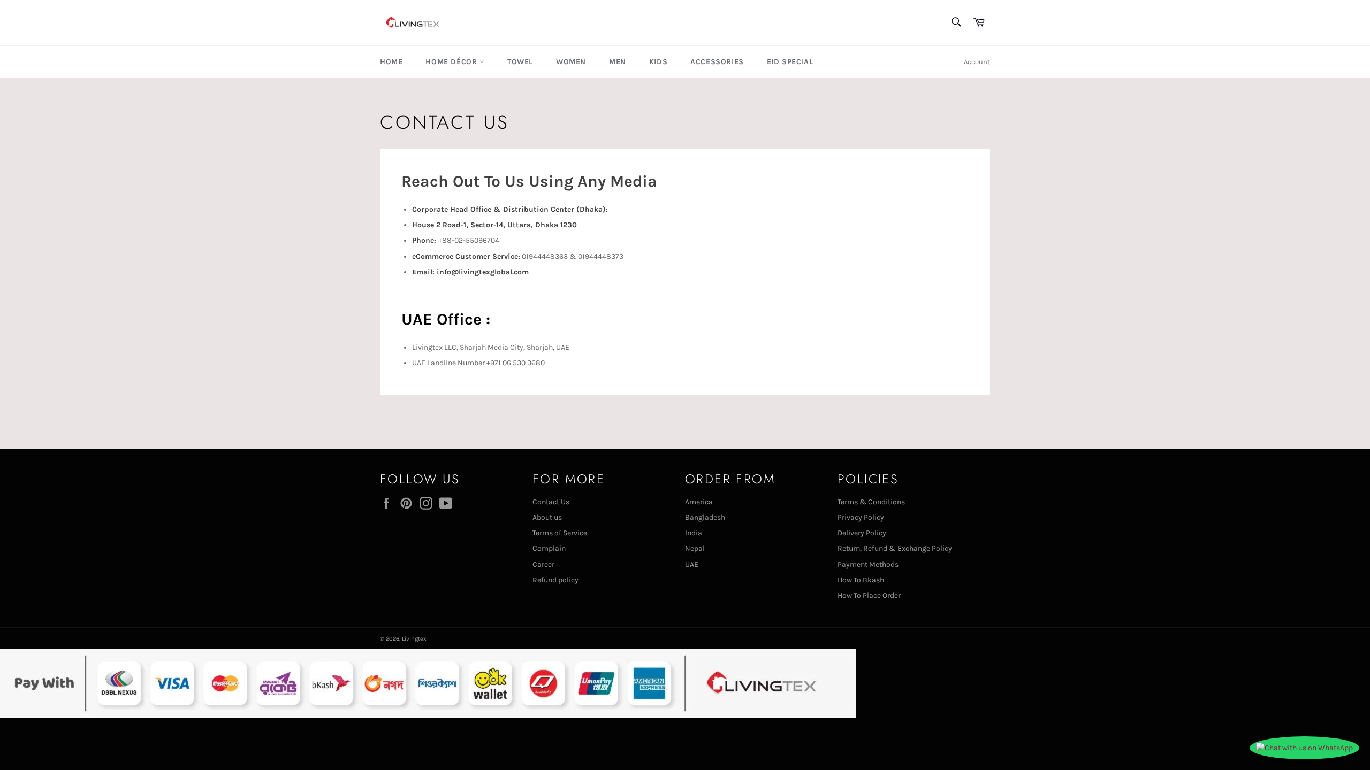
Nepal (695, 548)
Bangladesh (705, 517)
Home (391, 61)
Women (571, 61)
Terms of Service (559, 532)
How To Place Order (869, 595)
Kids (658, 61)
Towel (520, 61)
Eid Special (790, 61)
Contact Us (550, 501)
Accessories (717, 61)
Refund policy (555, 579)
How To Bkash (861, 579)
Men (617, 61)
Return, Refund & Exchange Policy (895, 548)
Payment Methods (868, 564)
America (699, 501)
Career (543, 564)
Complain (549, 548)
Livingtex (414, 638)
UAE (691, 564)
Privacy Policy (861, 517)
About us (547, 517)
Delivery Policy (862, 532)
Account (977, 62)
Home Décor (452, 61)
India (693, 532)
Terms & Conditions (871, 501)
